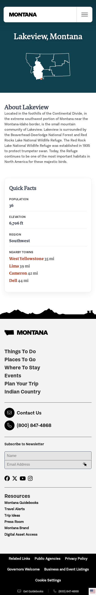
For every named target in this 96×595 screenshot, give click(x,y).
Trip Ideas (12, 515)
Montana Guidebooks (21, 502)
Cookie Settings (48, 580)
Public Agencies (48, 558)
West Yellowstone (26, 258)
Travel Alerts (14, 509)
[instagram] (30, 478)
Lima (14, 265)
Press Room (14, 521)
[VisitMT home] (20, 15)
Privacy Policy (76, 558)
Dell (13, 280)
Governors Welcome (23, 569)
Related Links (19, 558)
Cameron (18, 273)
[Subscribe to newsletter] (85, 464)
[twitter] (14, 478)
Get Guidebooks (33, 591)
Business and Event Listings (66, 569)
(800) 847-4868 (34, 425)
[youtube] (23, 478)
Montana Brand (16, 528)
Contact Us (29, 413)
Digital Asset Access (21, 534)
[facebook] (7, 478)
